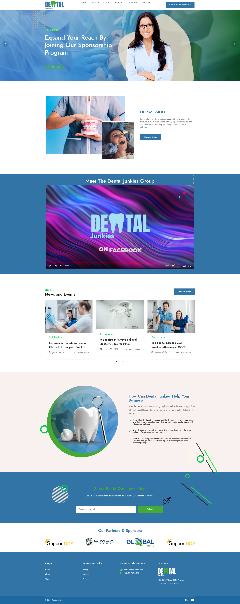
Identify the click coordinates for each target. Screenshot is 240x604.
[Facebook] (186, 600)
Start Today (54, 62)
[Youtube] (192, 600)
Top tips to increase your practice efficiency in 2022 (168, 345)
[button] (116, 361)
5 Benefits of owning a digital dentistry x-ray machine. (118, 342)
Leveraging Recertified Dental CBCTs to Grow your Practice (67, 345)
